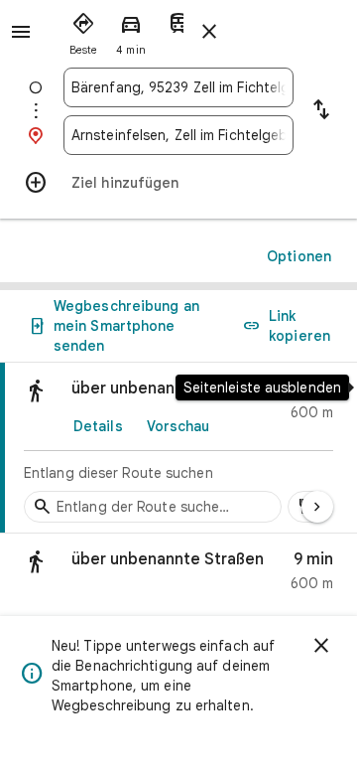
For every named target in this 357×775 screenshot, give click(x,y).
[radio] (83, 30)
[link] (178, 448)
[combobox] (178, 87)
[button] (178, 576)
